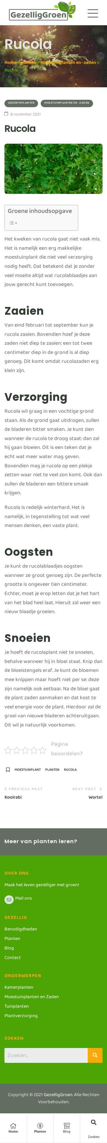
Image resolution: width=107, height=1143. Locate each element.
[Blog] (67, 1126)
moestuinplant (28, 771)
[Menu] (93, 13)
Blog (66, 1131)
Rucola (70, 771)
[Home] (13, 1126)
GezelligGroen (58, 1095)
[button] (94, 1122)
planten (28, 63)
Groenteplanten (21, 103)
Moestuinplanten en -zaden (68, 63)
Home (10, 63)
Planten (40, 1131)
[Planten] (40, 1126)
